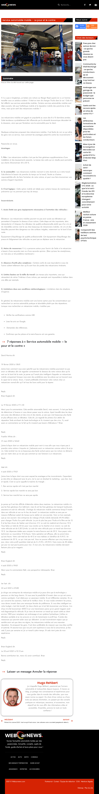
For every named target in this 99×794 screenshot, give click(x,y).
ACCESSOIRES (34, 769)
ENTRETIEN (23, 769)
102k (92, 25)
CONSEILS (34, 757)
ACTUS (13, 757)
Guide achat (35, 763)
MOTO (26, 757)
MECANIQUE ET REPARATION (18, 763)
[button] (96, 5)
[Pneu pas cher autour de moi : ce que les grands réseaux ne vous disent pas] (78, 51)
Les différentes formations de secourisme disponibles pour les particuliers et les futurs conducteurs (89, 129)
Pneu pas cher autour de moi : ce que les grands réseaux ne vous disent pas (89, 51)
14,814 (82, 25)
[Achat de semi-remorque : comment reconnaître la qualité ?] (78, 172)
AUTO (20, 757)
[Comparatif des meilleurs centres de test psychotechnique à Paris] (77, 235)
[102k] (88, 26)
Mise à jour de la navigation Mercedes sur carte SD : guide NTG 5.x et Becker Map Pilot (89, 152)
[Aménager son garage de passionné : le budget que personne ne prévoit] (78, 94)
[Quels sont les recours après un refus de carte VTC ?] (78, 109)
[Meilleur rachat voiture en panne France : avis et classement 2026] (78, 219)
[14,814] (77, 26)
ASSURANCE (13, 769)
